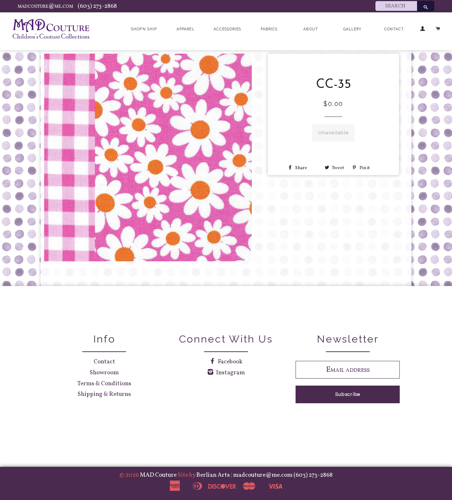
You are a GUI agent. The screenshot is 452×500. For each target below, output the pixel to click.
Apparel (185, 29)
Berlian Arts (213, 475)
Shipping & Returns (104, 394)
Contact (394, 29)
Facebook (230, 362)
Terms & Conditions (104, 384)
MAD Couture (158, 475)
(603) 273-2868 (97, 6)
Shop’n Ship (144, 29)
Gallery (352, 29)
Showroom (104, 373)
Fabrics (269, 29)
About (310, 29)
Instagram (230, 373)
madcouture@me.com (46, 6)
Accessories (227, 29)
